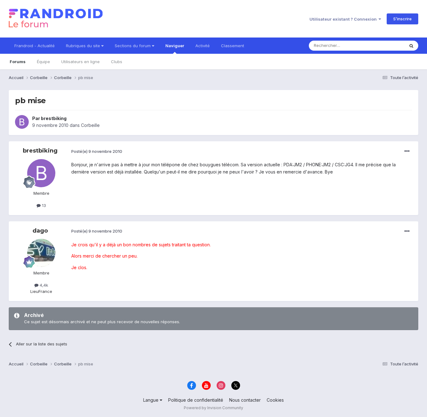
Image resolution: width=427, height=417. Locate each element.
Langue (151, 400)
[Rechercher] (411, 46)
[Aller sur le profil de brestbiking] (22, 122)
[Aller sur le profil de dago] (41, 253)
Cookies (275, 400)
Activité (202, 45)
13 (43, 205)
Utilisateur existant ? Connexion (344, 19)
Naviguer (174, 45)
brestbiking (54, 118)
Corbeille (90, 125)
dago (40, 230)
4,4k (43, 285)
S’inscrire (402, 18)
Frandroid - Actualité (34, 45)
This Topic (386, 45)
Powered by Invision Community (213, 407)
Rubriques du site (83, 45)
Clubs (116, 61)
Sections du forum (133, 45)
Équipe (43, 61)
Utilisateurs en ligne (80, 61)
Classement (232, 45)
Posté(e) (96, 151)
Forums (18, 61)
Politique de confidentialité (195, 400)
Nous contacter (245, 400)
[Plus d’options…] (407, 151)
